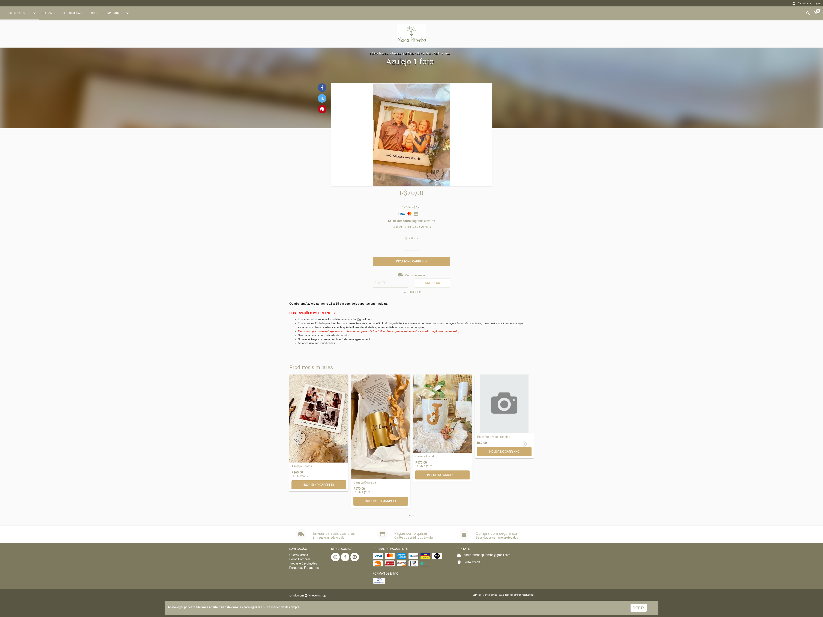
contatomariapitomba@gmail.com (487, 555)
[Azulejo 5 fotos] (318, 418)
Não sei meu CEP (411, 292)
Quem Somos (298, 555)
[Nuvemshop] (308, 597)
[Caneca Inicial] (442, 413)
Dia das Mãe (423, 53)
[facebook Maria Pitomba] (345, 557)
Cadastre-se (804, 3)
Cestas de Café (72, 13)
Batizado (49, 13)
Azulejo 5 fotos (301, 466)
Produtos (384, 53)
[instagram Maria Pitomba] (335, 557)
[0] (816, 14)
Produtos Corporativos (107, 13)
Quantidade (411, 238)
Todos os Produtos (17, 13)
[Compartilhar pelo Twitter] (322, 98)
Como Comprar (299, 559)
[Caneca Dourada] (380, 426)
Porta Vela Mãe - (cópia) (493, 437)
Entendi (638, 608)
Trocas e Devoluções (303, 563)
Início (373, 53)
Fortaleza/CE (473, 562)
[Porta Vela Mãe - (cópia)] (504, 403)
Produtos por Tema (403, 53)
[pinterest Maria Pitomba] (354, 557)
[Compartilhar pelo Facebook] (322, 87)
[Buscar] (808, 13)
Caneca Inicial (424, 456)
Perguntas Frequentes (304, 567)
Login (817, 3)
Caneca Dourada (364, 482)
